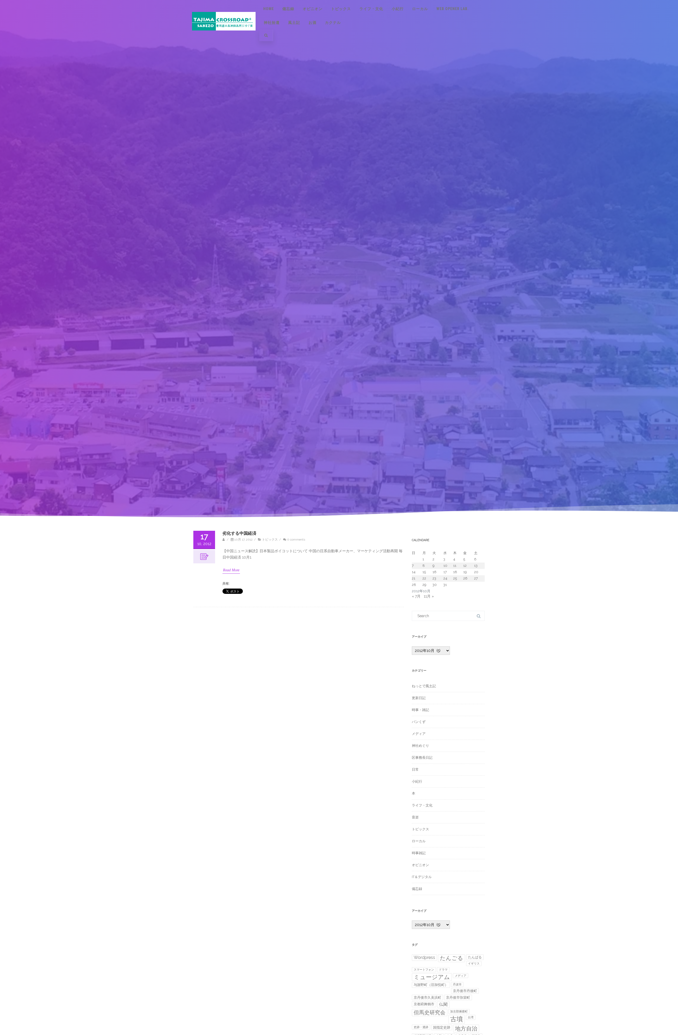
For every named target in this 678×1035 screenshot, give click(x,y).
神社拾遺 (272, 22)
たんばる (475, 957)
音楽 (415, 817)
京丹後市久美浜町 (427, 997)
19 (465, 572)
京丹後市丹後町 (465, 991)
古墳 (456, 1019)
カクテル (333, 22)
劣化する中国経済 (239, 533)
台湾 (471, 1017)
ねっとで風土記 (424, 686)
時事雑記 (419, 853)
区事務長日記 (422, 758)
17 (445, 572)
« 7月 (416, 596)
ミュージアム (432, 976)
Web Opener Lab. (452, 9)
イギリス (474, 963)
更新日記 (419, 698)
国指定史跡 (441, 1027)
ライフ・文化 (371, 9)
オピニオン (313, 9)
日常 (415, 769)
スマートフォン (424, 969)
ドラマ (443, 969)
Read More (231, 570)
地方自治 (466, 1028)
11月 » (429, 596)
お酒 (312, 22)
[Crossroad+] (224, 35)
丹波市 (457, 984)
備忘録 (288, 9)
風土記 (294, 22)
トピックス (341, 9)
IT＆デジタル (422, 877)
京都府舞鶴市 (424, 1004)
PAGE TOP (658, 998)
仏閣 (443, 1004)
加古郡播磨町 (459, 1011)
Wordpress (424, 957)
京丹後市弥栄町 (458, 997)
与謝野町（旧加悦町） (431, 985)
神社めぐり (420, 746)
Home (268, 9)
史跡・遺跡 (421, 1027)
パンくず (419, 722)
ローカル (420, 9)
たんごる (451, 958)
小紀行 (398, 9)
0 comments (296, 539)
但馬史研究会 (429, 1013)
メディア (419, 734)
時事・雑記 (420, 710)
